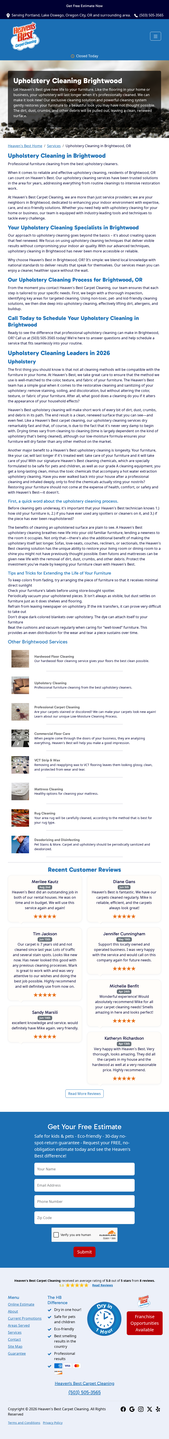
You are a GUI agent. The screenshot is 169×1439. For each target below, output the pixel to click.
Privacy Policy (52, 1423)
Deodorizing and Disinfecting (57, 840)
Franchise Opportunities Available (144, 1323)
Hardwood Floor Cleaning (54, 656)
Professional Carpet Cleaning (57, 707)
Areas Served (19, 1325)
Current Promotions (25, 1318)
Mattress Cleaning (48, 789)
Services (54, 145)
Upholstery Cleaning (50, 683)
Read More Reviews (84, 1093)
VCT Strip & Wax (47, 760)
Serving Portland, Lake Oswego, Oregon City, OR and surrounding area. (71, 15)
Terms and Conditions (24, 1423)
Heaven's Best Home (25, 145)
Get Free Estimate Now (84, 6)
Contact (14, 1339)
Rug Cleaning (44, 813)
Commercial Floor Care (52, 734)
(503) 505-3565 (151, 15)
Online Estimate (21, 1304)
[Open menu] (155, 36)
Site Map (15, 1346)
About (13, 1311)
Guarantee (17, 1353)
